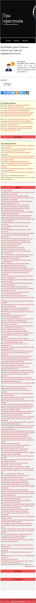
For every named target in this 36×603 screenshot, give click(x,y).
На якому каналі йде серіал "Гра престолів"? (16, 448)
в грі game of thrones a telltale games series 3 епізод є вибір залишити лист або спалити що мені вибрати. (17, 255)
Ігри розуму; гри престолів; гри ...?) (15, 150)
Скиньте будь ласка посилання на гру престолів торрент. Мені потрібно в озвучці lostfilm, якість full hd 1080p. (17, 412)
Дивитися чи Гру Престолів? (16, 107)
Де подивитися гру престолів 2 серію (18, 161)
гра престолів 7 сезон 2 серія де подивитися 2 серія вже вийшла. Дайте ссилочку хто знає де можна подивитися (17, 418)
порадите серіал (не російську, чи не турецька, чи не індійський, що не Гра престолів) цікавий (17, 398)
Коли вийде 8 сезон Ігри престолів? (13, 210)
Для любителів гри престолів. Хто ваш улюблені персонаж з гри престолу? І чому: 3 (15, 501)
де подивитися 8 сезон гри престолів (14, 473)
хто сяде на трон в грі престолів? (16, 249)
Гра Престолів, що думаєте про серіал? (15, 315)
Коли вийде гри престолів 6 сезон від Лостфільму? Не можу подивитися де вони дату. (15, 510)
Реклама (16, 40)
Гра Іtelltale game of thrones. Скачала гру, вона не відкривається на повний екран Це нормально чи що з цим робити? (17, 439)
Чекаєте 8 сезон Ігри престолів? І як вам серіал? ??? (18, 270)
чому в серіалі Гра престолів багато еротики (16, 196)
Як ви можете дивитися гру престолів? (19, 105)
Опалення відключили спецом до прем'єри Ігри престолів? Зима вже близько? (15, 367)
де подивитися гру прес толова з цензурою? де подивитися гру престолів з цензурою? (15, 476)
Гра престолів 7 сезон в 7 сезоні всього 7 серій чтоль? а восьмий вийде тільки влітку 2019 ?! (18, 380)
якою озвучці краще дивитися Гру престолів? (21, 149)
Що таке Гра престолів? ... (11, 324)
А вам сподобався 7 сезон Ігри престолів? (15, 466)
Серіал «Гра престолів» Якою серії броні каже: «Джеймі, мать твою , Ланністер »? (16, 364)
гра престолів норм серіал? (10, 559)
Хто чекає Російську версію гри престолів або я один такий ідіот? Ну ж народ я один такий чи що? (17, 319)
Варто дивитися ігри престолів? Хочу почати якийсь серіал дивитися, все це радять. (17, 212)
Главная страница (7, 190)
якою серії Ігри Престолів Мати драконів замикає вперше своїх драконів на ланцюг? (16, 408)
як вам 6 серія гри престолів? (12, 443)
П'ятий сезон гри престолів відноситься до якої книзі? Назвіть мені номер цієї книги (17, 540)
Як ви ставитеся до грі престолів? (15, 537)
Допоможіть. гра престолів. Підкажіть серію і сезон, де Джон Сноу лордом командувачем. (17, 561)
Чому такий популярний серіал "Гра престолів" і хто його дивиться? (17, 520)
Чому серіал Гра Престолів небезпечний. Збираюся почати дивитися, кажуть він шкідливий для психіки (16, 114)
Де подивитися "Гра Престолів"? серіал (15, 329)
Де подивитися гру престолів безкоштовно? (20, 126)
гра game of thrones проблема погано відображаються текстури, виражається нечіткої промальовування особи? (17, 431)
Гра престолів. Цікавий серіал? (12, 317)
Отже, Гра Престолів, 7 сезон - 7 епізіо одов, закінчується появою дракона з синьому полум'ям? (15, 205)
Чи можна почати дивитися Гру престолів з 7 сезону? (19, 112)
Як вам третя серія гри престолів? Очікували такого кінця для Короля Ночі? (16, 123)
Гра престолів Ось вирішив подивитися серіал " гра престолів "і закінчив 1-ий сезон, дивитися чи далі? (16, 239)
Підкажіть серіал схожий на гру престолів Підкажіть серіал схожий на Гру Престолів (16, 202)
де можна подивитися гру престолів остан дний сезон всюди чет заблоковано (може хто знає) (17, 341)
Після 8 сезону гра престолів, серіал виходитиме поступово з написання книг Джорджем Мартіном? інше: (17, 110)
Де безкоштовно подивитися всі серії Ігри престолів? (18, 269)
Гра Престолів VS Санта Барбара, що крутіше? (17, 208)
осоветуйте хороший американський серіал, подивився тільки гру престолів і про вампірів (17, 453)
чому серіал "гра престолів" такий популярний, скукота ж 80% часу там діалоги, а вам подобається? (16, 216)
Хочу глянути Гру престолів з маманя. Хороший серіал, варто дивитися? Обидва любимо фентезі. (17, 360)
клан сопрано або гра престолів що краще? (16, 331)
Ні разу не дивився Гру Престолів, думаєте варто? (18, 377)
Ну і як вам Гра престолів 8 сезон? (13, 415)
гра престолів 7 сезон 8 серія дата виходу (15, 295)
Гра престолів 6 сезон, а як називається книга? (16, 292)
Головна (8, 40)
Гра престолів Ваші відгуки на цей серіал (15, 450)
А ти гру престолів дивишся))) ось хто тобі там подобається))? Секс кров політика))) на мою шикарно (17, 120)
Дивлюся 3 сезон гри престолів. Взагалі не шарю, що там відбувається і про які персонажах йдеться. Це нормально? (17, 352)
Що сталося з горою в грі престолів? (14, 447)
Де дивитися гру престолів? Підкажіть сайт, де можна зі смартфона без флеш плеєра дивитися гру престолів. (17, 164)
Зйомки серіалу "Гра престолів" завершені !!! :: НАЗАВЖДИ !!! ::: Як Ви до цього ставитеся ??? (15, 309)
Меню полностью (30, 566)
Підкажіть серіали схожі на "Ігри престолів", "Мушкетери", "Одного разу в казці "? (15, 463)
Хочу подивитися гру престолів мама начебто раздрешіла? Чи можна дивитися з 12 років (15, 264)
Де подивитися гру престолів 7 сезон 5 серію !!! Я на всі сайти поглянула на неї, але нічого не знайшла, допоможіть (17, 334)
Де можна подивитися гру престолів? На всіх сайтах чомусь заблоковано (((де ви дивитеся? (17, 326)
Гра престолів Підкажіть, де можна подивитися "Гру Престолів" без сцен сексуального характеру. (17, 535)
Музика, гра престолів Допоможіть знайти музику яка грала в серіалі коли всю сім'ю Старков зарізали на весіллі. (17, 405)
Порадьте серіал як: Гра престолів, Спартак (16, 338)
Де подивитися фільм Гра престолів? (14, 247)
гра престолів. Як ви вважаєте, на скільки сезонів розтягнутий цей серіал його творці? (16, 243)
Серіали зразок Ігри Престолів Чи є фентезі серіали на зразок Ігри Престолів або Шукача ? (17, 423)
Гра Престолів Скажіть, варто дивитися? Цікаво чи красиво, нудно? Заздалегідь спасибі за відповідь (16, 357)
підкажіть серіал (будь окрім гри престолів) (21, 370)
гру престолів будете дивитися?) (12, 294)
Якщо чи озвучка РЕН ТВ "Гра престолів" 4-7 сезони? (19, 372)
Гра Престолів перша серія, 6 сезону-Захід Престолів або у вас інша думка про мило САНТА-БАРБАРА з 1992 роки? (17, 486)
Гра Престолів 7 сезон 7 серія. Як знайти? (15, 267)
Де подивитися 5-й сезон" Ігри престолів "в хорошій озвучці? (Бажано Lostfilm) (16, 129)
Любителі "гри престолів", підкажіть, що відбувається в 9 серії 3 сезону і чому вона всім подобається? (18, 480)
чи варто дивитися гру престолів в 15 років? (15, 489)
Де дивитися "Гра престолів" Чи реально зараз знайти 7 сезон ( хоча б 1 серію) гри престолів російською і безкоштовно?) (17, 235)
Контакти (25, 40)
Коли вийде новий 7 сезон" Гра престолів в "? (16, 286)
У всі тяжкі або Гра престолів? (12, 507)
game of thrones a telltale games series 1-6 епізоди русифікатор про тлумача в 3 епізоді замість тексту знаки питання (18, 530)
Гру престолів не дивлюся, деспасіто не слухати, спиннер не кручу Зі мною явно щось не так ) (16, 387)
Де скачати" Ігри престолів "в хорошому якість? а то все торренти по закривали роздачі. (17, 497)
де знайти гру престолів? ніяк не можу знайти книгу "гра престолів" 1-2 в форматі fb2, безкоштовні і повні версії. (17, 525)
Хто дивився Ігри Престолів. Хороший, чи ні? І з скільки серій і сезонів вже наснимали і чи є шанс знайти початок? (18, 504)
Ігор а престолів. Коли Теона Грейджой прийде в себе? (19, 491)
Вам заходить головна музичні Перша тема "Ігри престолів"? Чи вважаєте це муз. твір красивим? (14, 435)
